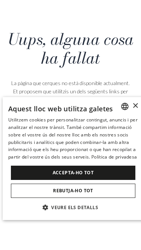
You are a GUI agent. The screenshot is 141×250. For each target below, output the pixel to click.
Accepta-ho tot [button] (73, 172)
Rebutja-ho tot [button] (73, 190)
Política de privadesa (114, 157)
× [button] (135, 106)
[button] (73, 207)
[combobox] (125, 106)
